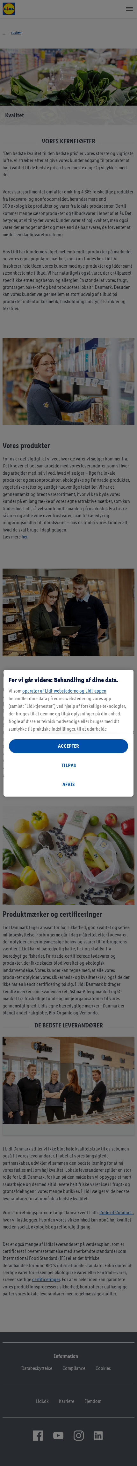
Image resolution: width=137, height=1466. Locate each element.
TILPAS (68, 765)
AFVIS (68, 784)
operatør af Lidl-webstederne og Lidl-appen (64, 691)
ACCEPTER (68, 746)
